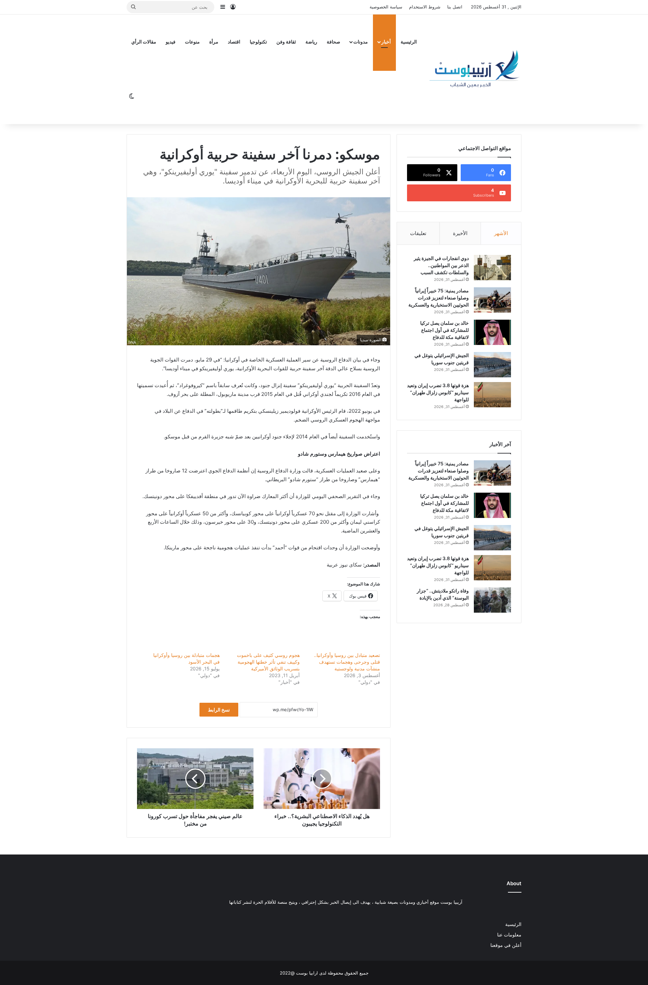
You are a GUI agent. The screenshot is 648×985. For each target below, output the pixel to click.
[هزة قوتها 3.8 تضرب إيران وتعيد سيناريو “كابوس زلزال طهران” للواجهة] (492, 394)
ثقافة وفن (286, 42)
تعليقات (418, 233)
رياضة (311, 42)
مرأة (213, 42)
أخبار (386, 42)
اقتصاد (234, 42)
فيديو (171, 42)
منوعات (192, 42)
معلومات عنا (509, 934)
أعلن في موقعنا (505, 945)
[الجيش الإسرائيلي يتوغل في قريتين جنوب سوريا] (492, 364)
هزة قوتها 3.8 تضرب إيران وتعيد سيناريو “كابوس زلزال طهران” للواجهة (438, 392)
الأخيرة (460, 233)
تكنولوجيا (258, 42)
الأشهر (501, 233)
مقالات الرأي (143, 42)
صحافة (333, 42)
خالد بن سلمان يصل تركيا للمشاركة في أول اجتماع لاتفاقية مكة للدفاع (444, 330)
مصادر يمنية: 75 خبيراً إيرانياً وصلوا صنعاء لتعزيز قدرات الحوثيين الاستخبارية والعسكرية (438, 298)
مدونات (360, 42)
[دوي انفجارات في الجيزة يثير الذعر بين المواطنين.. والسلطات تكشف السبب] (492, 267)
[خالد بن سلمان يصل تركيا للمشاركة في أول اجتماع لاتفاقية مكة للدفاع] (492, 332)
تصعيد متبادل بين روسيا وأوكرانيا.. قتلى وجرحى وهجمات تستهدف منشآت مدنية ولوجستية (347, 661)
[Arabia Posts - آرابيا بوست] (474, 69)
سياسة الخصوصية (386, 6)
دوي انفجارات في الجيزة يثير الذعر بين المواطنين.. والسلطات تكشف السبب (441, 265)
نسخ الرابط (219, 710)
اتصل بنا (454, 6)
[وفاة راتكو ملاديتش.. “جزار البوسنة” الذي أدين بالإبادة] (492, 600)
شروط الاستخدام (424, 6)
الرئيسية (409, 42)
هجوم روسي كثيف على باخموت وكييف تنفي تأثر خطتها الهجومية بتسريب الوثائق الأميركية (268, 661)
